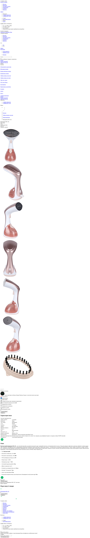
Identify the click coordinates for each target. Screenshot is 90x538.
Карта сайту (5, 512)
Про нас (4, 4)
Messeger (8, 32)
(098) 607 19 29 (6, 52)
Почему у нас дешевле (7, 510)
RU (3, 45)
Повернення (5, 7)
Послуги (5, 9)
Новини (4, 509)
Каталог (4, 54)
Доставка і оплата (6, 6)
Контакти (5, 5)
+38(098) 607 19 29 (7, 16)
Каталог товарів (3, 2)
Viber (11, 32)
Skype (4, 21)
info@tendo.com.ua (7, 19)
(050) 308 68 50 (6, 51)
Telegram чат (3, 32)
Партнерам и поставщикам (8, 511)
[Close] (0, 531)
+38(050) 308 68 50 (7, 15)
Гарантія (4, 8)
